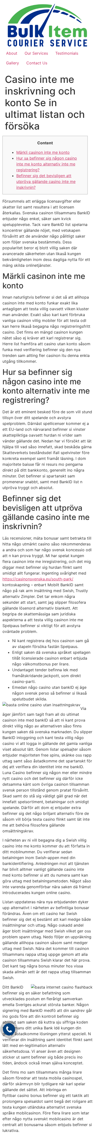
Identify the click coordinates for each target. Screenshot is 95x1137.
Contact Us (36, 62)
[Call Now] (9, 1029)
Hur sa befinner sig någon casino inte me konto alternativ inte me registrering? (46, 164)
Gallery (12, 62)
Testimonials (66, 53)
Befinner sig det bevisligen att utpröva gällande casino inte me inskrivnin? (46, 181)
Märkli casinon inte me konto (43, 152)
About (11, 53)
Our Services (36, 53)
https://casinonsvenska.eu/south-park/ (37, 579)
